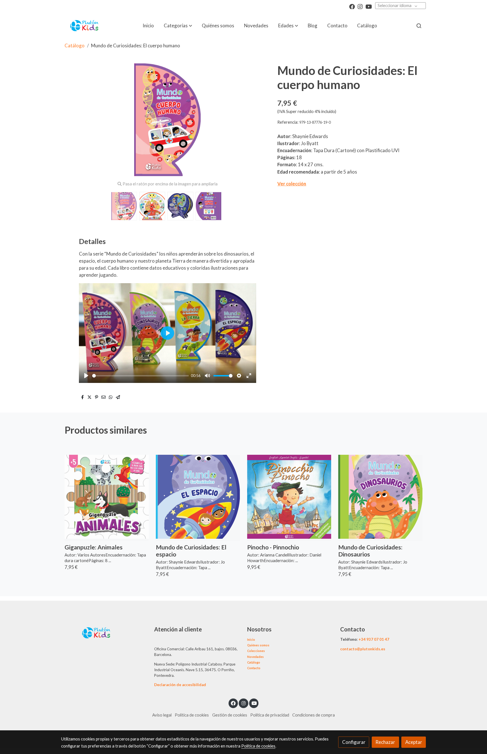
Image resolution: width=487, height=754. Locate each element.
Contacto (253, 668)
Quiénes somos (258, 645)
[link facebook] (352, 6)
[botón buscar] (419, 25)
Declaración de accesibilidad (180, 684)
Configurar (354, 742)
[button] (178, 26)
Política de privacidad (269, 715)
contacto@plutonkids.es (362, 649)
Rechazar (385, 742)
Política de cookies (192, 715)
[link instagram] (360, 6)
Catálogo (75, 45)
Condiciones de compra (313, 715)
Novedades (255, 656)
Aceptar (413, 742)
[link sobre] (104, 632)
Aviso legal (162, 715)
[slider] (140, 375)
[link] (84, 26)
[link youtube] (369, 6)
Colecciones (256, 651)
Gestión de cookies (229, 715)
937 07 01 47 (377, 639)
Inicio (251, 639)
